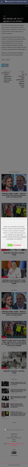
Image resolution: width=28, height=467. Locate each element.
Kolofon (14, 439)
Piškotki (14, 441)
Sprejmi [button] (10, 245)
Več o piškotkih (17, 245)
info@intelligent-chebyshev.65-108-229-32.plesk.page (16, 444)
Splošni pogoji (14, 436)
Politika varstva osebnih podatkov (14, 438)
